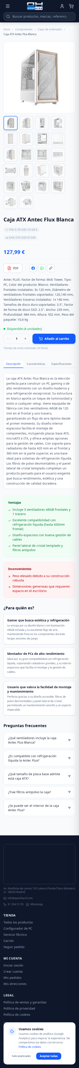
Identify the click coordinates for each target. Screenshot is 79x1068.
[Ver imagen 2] (26, 123)
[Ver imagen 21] (11, 202)
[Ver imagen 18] (26, 186)
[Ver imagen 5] (11, 139)
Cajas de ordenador (50, 29)
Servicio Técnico (15, 934)
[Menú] (8, 6)
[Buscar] (8, 16)
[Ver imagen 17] (11, 186)
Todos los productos (18, 922)
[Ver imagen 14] (26, 170)
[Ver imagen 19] (42, 186)
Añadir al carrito (57, 339)
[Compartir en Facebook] (33, 268)
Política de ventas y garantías (25, 1002)
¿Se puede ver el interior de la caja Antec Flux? (39, 808)
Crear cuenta (13, 971)
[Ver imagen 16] (58, 170)
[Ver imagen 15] (42, 170)
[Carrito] (71, 6)
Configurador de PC (18, 928)
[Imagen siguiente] (70, 77)
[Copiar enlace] (50, 268)
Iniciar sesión (13, 965)
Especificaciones (61, 364)
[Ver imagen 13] (11, 170)
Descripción (13, 364)
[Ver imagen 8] (58, 139)
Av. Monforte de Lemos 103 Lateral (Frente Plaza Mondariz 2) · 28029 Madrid (39, 890)
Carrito (9, 941)
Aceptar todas (49, 1056)
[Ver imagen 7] (42, 139)
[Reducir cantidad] (8, 338)
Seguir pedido (14, 947)
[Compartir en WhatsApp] (42, 268)
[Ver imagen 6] (26, 139)
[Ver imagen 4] (58, 123)
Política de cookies (17, 1014)
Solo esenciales (21, 1056)
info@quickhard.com (20, 898)
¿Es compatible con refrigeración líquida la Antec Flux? (39, 758)
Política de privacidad (19, 1008)
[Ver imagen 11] (42, 155)
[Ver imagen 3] (42, 123)
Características (36, 364)
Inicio (7, 29)
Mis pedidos (13, 978)
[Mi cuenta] (62, 6)
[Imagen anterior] (8, 77)
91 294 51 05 (15, 904)
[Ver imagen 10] (26, 155)
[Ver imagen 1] (11, 123)
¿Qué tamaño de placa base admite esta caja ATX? (39, 776)
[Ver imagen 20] (58, 186)
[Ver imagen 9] (11, 155)
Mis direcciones (15, 984)
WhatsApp (36, 904)
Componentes (23, 29)
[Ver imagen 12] (58, 155)
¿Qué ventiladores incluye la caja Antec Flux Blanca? (39, 740)
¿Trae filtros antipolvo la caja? (39, 792)
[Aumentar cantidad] (25, 338)
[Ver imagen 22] (26, 202)
